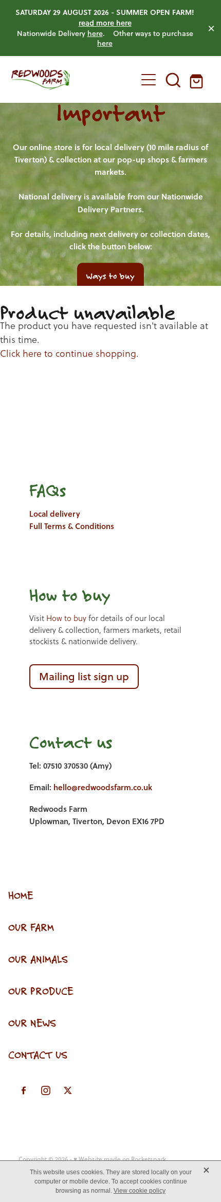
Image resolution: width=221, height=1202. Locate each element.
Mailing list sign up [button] (84, 676)
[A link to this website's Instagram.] (46, 1090)
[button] (173, 79)
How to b (61, 595)
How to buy (66, 618)
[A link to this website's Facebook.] (23, 1090)
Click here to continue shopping (68, 353)
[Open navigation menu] (148, 79)
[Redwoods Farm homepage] (68, 79)
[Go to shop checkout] (198, 79)
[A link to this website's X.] (68, 1090)
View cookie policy (139, 1190)
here (95, 33)
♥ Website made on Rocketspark (119, 1159)
